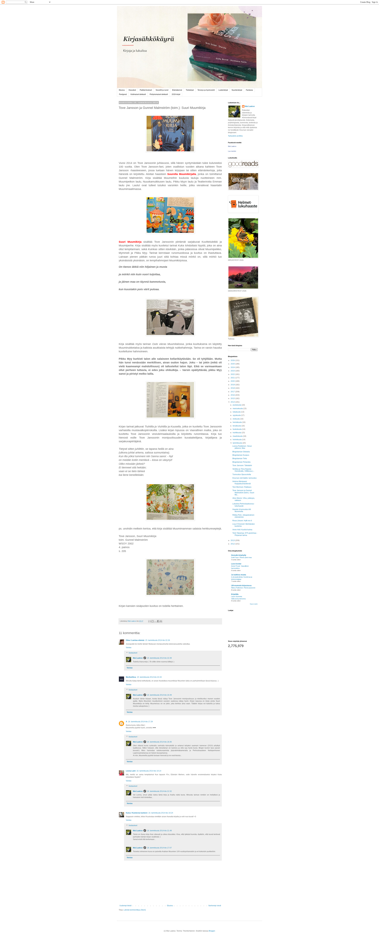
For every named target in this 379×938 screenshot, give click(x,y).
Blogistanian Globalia (241, 452)
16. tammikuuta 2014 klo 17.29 (140, 722)
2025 (233, 364)
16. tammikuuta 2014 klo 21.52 (159, 791)
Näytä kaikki (254, 604)
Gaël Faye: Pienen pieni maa (241, 557)
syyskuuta (237, 415)
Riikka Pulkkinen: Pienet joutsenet (243, 588)
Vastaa (128, 647)
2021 (233, 378)
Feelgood (123, 94)
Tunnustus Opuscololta (241, 474)
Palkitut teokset (146, 90)
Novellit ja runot (162, 90)
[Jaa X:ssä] (155, 621)
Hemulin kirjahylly (238, 555)
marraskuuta (238, 408)
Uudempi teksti (125, 906)
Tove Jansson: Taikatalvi (242, 465)
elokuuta (236, 419)
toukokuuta (237, 429)
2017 (233, 392)
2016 (233, 395)
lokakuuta (237, 412)
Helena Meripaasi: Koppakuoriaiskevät (241, 482)
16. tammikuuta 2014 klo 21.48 (159, 831)
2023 (233, 371)
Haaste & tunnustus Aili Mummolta (241, 510)
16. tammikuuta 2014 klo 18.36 (159, 742)
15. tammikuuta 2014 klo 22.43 (149, 677)
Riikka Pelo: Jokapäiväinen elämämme (243, 516)
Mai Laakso (138, 658)
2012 (233, 544)
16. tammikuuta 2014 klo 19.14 (148, 771)
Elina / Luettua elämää (135, 640)
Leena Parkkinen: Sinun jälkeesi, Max (242, 447)
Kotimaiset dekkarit (138, 94)
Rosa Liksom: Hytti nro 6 (242, 521)
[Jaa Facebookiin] (158, 621)
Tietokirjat (190, 90)
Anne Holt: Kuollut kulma (242, 530)
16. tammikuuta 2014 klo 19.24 (160, 813)
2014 (233, 402)
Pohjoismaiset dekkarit (159, 94)
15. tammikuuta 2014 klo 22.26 (157, 640)
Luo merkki (232, 151)
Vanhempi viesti (214, 906)
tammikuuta (238, 443)
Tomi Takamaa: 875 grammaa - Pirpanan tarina (244, 534)
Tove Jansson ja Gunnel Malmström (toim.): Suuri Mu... (243, 492)
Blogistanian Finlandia (241, 462)
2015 (233, 398)
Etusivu (122, 90)
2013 (233, 540)
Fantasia (249, 90)
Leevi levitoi (236, 564)
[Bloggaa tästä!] (152, 621)
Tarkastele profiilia (235, 136)
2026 (233, 360)
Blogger (212, 931)
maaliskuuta (238, 436)
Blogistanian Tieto (239, 458)
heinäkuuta (237, 422)
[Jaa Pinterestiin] (160, 621)
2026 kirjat (176, 94)
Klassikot (132, 90)
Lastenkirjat (223, 90)
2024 (233, 367)
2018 (233, 388)
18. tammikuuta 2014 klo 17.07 (159, 848)
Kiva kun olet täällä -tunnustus (244, 478)
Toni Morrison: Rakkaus (241, 487)
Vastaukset (133, 653)
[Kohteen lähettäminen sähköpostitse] (149, 621)
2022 (233, 374)
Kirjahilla (235, 594)
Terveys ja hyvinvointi (206, 90)
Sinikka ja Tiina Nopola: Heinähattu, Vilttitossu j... (243, 470)
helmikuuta (237, 440)
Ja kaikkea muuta (238, 575)
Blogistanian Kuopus (240, 455)
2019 (233, 385)
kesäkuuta (237, 426)
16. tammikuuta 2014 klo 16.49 (159, 695)
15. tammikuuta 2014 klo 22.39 (159, 658)
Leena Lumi (131, 771)
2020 (233, 381)
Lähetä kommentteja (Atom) (135, 910)
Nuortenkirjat (237, 90)
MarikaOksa (131, 677)
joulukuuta (237, 405)
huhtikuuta (237, 433)
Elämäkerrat (177, 90)
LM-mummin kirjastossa (241, 586)
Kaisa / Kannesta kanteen (136, 813)
